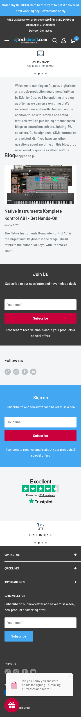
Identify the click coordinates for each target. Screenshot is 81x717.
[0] (73, 40)
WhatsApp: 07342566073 (40, 24)
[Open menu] (6, 40)
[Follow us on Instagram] (16, 371)
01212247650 (63, 19)
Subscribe (40, 318)
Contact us (46, 30)
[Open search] (54, 40)
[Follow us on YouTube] (33, 371)
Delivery (33, 30)
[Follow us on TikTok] (7, 371)
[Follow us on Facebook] (25, 371)
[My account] (63, 40)
